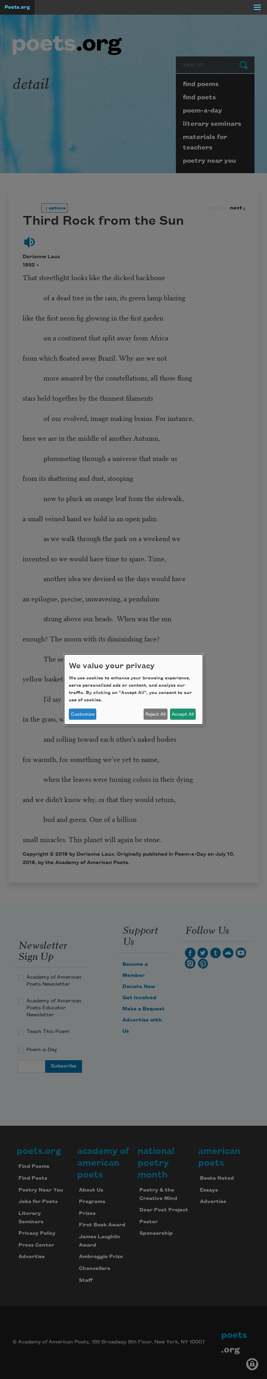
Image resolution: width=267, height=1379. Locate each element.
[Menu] (257, 7)
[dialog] (133, 689)
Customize (83, 714)
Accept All (183, 714)
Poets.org (17, 7)
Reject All (155, 714)
